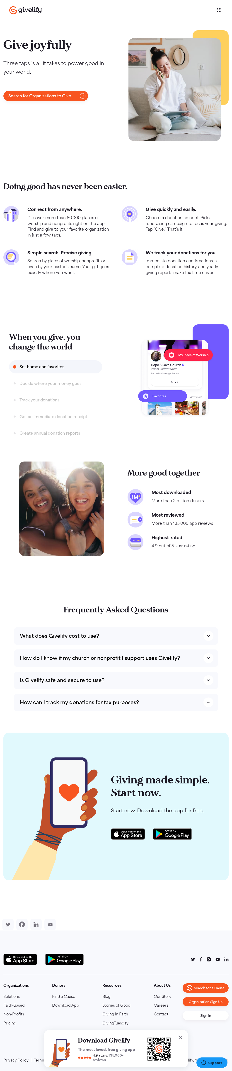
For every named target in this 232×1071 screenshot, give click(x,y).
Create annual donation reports (49, 433)
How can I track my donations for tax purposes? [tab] (79, 702)
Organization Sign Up (205, 1002)
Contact (161, 1014)
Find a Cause (63, 996)
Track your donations (39, 400)
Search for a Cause (209, 988)
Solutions (11, 996)
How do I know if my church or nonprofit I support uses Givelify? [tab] (100, 658)
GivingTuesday (115, 1023)
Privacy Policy (16, 1060)
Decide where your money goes (50, 383)
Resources (111, 985)
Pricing (9, 1023)
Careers (161, 1005)
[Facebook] (21, 924)
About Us (162, 985)
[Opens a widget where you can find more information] (211, 1063)
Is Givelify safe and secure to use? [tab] (62, 680)
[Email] (49, 924)
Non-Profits (13, 1014)
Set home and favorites (41, 366)
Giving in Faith (115, 1014)
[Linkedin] (35, 924)
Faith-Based (14, 1005)
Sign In (205, 1015)
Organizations (16, 985)
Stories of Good (116, 1005)
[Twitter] (7, 924)
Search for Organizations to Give (39, 96)
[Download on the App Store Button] (22, 959)
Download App (65, 1005)
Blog (106, 996)
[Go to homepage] (112, 10)
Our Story (162, 996)
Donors (58, 985)
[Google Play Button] (64, 959)
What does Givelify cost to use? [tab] (59, 636)
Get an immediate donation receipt (53, 416)
